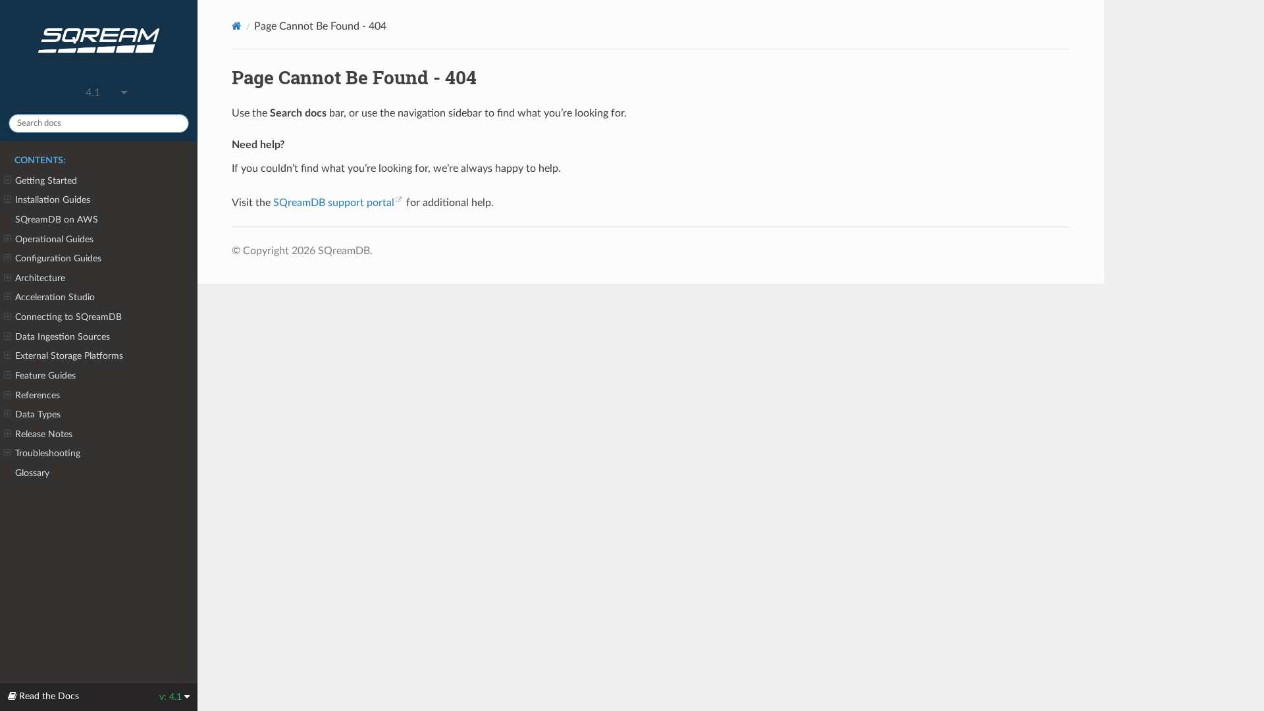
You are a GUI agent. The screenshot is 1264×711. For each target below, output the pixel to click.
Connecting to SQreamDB (68, 317)
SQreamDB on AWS (56, 219)
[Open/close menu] (7, 181)
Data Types (38, 414)
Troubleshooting (47, 453)
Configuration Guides (58, 258)
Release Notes (43, 434)
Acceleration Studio (55, 297)
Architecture (40, 278)
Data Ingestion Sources (62, 337)
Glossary (32, 473)
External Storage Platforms (69, 356)
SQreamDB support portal (333, 203)
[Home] (237, 26)
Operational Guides (54, 239)
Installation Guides (52, 200)
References (37, 395)
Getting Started (46, 181)
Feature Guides (45, 376)
